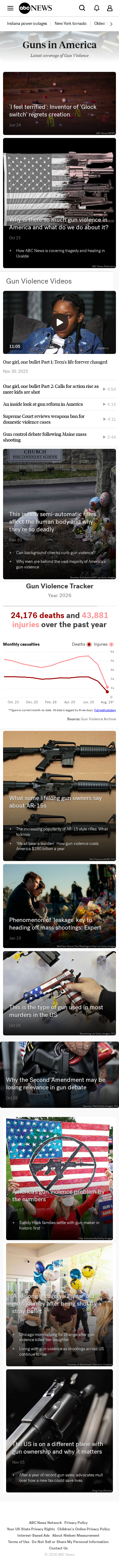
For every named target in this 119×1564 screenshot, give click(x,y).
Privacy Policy (76, 1522)
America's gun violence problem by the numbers (58, 1195)
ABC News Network (45, 1522)
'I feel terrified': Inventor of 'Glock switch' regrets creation (52, 111)
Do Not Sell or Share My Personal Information (70, 1541)
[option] (30, 24)
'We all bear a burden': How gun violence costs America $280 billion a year (57, 846)
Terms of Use (18, 1541)
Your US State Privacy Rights (31, 1529)
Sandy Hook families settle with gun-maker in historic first (59, 1225)
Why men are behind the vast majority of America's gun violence (61, 564)
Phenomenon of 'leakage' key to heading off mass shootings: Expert (55, 924)
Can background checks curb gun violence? (56, 553)
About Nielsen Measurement (75, 1535)
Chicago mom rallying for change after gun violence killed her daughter (57, 1337)
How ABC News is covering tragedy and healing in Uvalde (60, 253)
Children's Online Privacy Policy (83, 1529)
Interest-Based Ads (33, 1535)
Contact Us (58, 1548)
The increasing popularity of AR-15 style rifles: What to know (62, 831)
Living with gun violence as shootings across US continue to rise (61, 1351)
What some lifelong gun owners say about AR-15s (55, 802)
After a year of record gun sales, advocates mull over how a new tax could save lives (61, 1477)
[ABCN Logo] (35, 8)
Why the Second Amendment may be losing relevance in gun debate (55, 1083)
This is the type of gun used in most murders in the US (56, 1011)
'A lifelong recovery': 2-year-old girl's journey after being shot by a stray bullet (56, 1303)
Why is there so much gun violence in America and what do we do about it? (58, 223)
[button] (10, 7)
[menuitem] (27, 24)
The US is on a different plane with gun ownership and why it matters (57, 1448)
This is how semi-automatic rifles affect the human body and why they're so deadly (52, 521)
